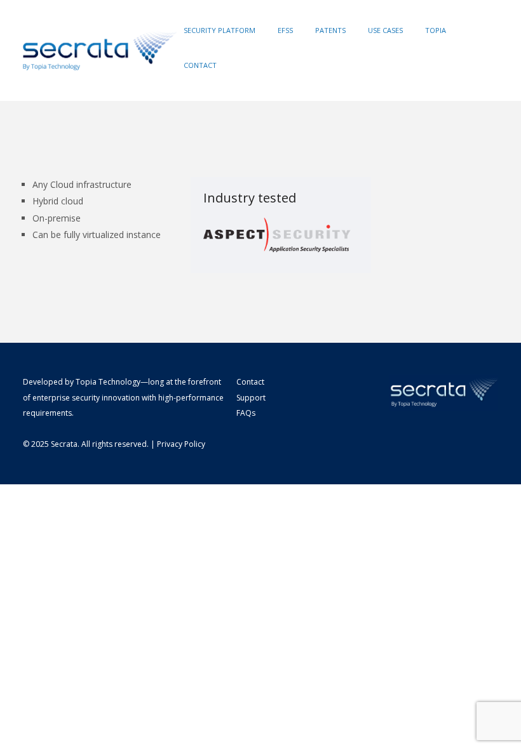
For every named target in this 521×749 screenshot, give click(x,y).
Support (251, 397)
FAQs (245, 413)
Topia (435, 30)
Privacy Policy (181, 444)
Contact (200, 65)
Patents (330, 30)
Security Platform (219, 30)
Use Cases (385, 30)
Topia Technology (108, 381)
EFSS (285, 30)
